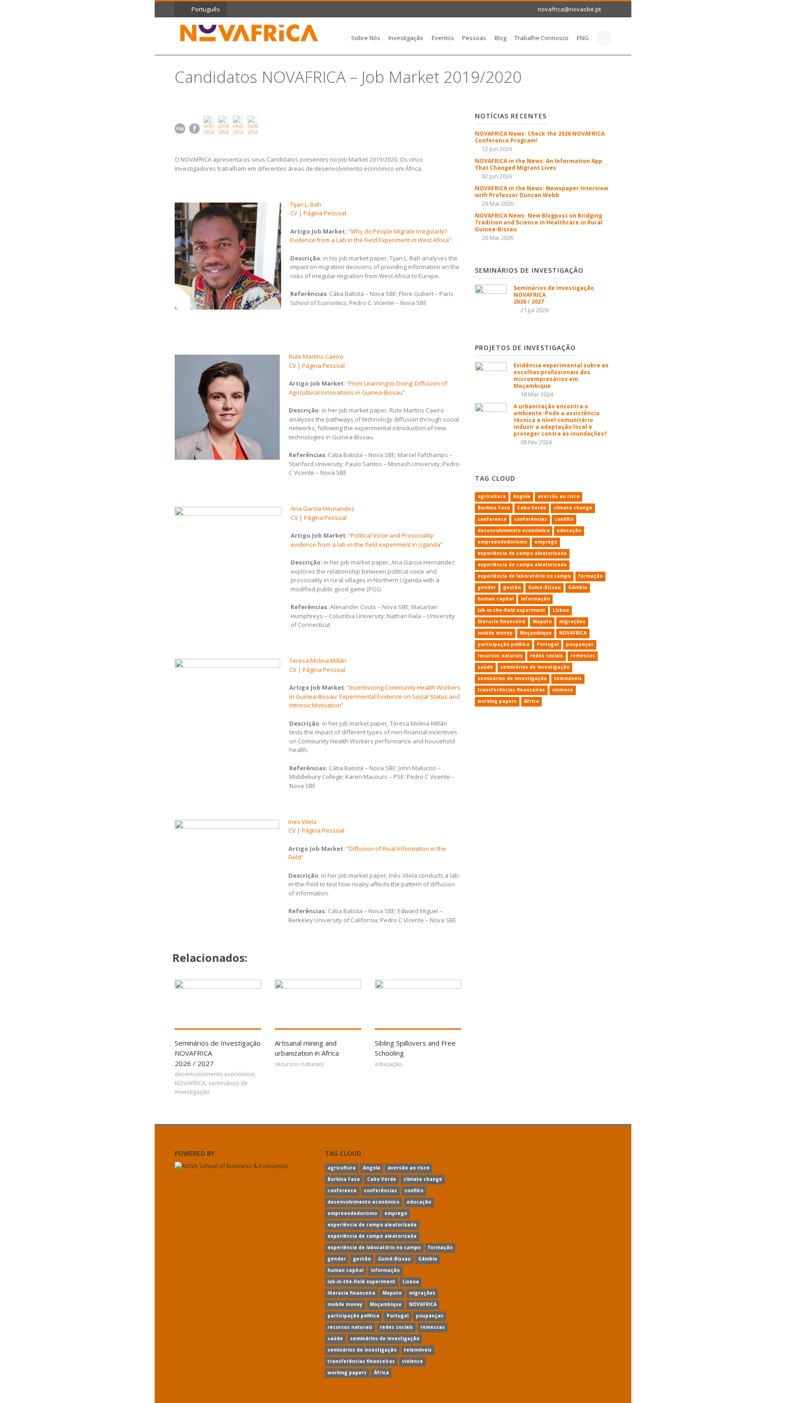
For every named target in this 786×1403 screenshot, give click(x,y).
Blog (500, 38)
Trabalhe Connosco (541, 38)
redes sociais (546, 655)
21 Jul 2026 (534, 310)
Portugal (548, 644)
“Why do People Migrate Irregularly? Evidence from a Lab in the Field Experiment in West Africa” (370, 235)
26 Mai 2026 (498, 238)
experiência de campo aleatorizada (522, 553)
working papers (497, 701)
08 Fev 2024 (536, 442)
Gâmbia (577, 587)
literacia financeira (501, 621)
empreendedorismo (502, 542)
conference (492, 519)
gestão (512, 587)
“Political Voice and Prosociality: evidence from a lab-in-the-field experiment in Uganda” (367, 540)
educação (388, 1064)
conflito (564, 519)
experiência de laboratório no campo (524, 576)
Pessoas (474, 38)
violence (562, 689)
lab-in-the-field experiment (511, 610)
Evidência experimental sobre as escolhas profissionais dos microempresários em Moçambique (561, 375)
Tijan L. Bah (305, 204)
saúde (485, 667)
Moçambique (536, 633)
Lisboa (561, 610)
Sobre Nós (365, 38)
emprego (545, 542)
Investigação (405, 38)
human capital (496, 598)
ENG (583, 38)
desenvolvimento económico (214, 1074)
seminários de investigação (534, 667)
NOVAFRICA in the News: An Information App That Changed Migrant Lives (538, 164)
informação (535, 598)
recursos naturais (299, 1064)
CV (293, 213)
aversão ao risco (558, 496)
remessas (582, 655)
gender (487, 587)
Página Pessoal (324, 213)
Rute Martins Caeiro (316, 356)
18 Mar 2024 (536, 394)
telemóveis (568, 678)
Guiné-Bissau (544, 587)
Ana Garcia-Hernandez (322, 508)
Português (205, 9)
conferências (530, 519)
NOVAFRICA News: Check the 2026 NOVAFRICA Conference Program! (540, 137)
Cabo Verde (531, 507)
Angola (521, 496)
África (531, 701)
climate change (573, 507)
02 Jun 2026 (497, 176)
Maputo (542, 621)
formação (590, 576)
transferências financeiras (511, 689)
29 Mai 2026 (498, 203)
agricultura (492, 496)
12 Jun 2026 (497, 149)
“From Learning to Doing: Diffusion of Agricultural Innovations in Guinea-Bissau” (368, 387)
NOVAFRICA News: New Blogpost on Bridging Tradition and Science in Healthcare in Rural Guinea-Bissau (539, 222)
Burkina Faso (494, 507)
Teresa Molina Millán (318, 660)
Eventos (443, 38)
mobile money (495, 633)
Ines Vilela (302, 822)
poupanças (580, 644)
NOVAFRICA (190, 1083)
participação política (503, 644)
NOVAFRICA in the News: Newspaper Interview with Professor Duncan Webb (541, 191)
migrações (572, 621)
